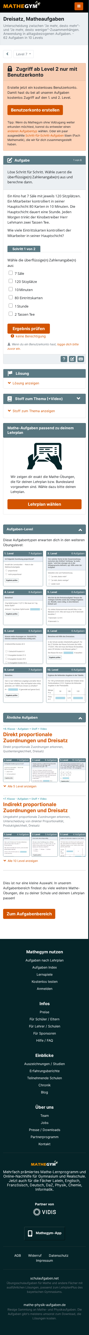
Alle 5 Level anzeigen (22, 786)
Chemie (74, 1185)
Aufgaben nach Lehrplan (44, 960)
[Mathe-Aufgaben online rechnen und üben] (22, 6)
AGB (17, 1255)
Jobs (44, 1123)
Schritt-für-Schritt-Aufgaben (44, 135)
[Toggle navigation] (79, 6)
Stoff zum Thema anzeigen (34, 411)
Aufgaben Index (44, 967)
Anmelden (44, 989)
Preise (44, 1012)
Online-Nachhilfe (17, 1176)
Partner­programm (45, 1137)
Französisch (17, 1185)
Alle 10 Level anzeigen (23, 861)
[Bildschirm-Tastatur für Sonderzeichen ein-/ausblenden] (80, 359)
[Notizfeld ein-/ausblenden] (72, 359)
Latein (58, 1180)
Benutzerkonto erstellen (35, 110)
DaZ (49, 1185)
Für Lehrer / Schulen (44, 1026)
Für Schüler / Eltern (44, 1019)
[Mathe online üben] (44, 1164)
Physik (60, 1185)
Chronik (44, 1085)
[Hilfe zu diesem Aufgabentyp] (64, 359)
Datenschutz (59, 1255)
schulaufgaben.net (44, 1278)
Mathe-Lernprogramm (59, 1172)
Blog (44, 1092)
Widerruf (35, 1255)
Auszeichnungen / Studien (44, 1064)
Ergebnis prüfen (29, 328)
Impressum (44, 1260)
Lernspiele (45, 974)
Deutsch (37, 1185)
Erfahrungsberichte (45, 1071)
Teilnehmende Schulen (44, 1078)
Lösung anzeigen (26, 383)
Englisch (72, 1180)
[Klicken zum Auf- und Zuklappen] (78, 398)
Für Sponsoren (44, 1033)
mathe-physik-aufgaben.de (45, 1305)
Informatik (44, 1189)
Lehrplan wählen (44, 504)
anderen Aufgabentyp (22, 131)
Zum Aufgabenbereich (29, 913)
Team (44, 1115)
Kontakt (44, 1144)
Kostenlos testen (45, 981)
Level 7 (22, 54)
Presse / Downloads (44, 1130)
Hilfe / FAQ (44, 1040)
